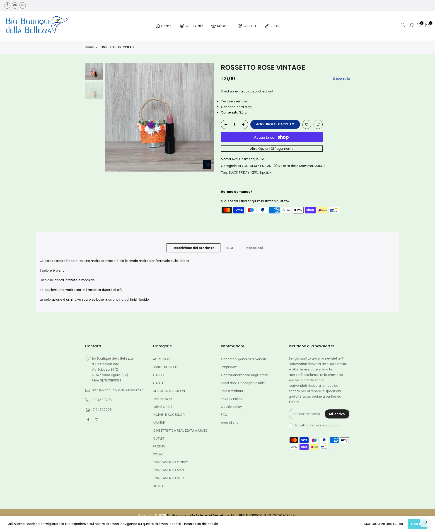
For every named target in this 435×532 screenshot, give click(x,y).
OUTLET (250, 26)
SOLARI (158, 454)
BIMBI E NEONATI (165, 367)
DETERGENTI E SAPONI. (169, 391)
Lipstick (265, 172)
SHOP (221, 26)
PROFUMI (159, 446)
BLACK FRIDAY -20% (244, 172)
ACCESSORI (161, 359)
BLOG (275, 26)
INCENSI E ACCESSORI (169, 414)
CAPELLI (158, 383)
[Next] (206, 117)
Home (166, 26)
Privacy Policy (231, 399)
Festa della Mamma (297, 166)
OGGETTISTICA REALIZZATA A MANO (180, 430)
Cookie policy (231, 406)
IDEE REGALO (162, 399)
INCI (229, 248)
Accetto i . (319, 425)
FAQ (224, 414)
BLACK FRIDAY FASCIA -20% (259, 166)
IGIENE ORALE (162, 406)
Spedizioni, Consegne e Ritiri (243, 383)
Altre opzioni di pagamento (272, 148)
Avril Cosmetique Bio (248, 159)
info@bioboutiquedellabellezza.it (118, 390)
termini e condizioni (326, 425)
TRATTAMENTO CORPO (170, 462)
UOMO (158, 486)
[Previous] (113, 117)
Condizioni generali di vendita (244, 359)
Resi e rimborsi (232, 391)
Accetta (417, 524)
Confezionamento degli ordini (244, 375)
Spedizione (229, 91)
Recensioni (254, 248)
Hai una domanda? (236, 191)
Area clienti (230, 422)
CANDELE (159, 375)
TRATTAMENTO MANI (168, 470)
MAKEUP (320, 166)
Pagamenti (229, 367)
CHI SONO (194, 26)
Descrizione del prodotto (193, 248)
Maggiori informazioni (383, 524)
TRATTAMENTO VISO (168, 478)
